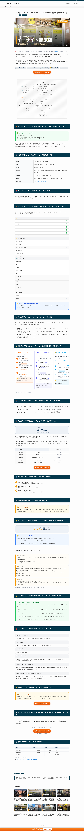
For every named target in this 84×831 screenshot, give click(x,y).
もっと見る (42, 115)
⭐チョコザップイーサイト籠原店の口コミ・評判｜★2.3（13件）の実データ (38, 105)
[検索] (78, 0)
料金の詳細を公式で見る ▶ (42, 467)
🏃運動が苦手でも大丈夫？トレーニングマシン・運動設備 (34, 92)
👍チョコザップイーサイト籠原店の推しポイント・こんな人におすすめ (37, 108)
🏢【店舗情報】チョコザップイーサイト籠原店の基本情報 (34, 86)
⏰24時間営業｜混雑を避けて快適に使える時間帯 (32, 103)
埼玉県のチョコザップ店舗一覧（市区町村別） (27, 759)
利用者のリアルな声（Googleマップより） (32, 106)
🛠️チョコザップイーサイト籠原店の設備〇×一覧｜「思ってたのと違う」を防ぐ (39, 90)
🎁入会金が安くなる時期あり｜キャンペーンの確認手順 (33, 112)
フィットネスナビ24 (12, 3)
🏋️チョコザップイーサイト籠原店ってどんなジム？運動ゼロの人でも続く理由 (38, 84)
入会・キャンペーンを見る (40, 181)
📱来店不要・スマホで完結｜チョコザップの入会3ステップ (34, 101)
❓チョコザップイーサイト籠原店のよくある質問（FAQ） (34, 110)
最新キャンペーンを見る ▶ (42, 703)
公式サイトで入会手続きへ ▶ (42, 72)
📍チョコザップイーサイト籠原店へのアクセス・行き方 (33, 88)
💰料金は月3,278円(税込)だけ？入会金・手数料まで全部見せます (35, 99)
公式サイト (57, 51)
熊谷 (19, 773)
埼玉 (16, 773)
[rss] (76, 0)
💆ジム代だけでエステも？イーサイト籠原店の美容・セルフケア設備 (36, 97)
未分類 (22, 773)
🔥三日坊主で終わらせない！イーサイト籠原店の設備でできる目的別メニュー (38, 94)
